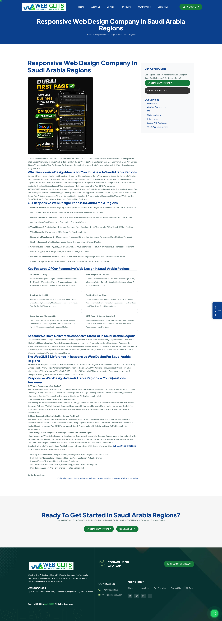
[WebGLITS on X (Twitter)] (136, 596)
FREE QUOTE (216, 310)
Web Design (152, 103)
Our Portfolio (144, 6)
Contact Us (163, 6)
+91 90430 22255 (110, 590)
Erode (120, 478)
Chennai (66, 478)
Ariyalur (49, 478)
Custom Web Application (157, 123)
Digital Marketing (154, 115)
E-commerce (152, 119)
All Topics (190, 588)
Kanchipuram (136, 478)
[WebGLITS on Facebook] (150, 596)
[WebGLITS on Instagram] (143, 596)
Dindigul (114, 478)
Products (126, 6)
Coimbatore (74, 478)
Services (111, 6)
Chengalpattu (57, 478)
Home (81, 6)
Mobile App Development (157, 127)
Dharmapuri (106, 478)
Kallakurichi (127, 478)
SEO (148, 111)
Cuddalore (97, 478)
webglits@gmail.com (112, 594)
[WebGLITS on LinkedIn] (130, 596)
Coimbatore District (85, 478)
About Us (95, 6)
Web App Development (156, 107)
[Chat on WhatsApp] (214, 613)
